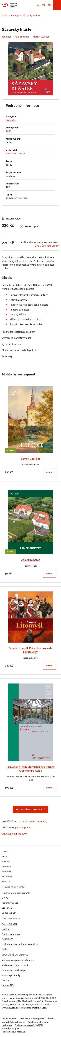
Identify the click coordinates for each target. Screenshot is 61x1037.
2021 (8, 131)
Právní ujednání (10, 1018)
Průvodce (11, 120)
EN (49, 5)
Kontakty (6, 881)
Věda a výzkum (9, 912)
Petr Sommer (22, 36)
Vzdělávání (7, 907)
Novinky (6, 861)
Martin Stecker (41, 36)
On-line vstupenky (11, 934)
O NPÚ (5, 897)
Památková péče (10, 902)
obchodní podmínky (36, 821)
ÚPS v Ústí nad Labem (47, 245)
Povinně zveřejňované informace (18, 960)
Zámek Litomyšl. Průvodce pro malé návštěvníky (30, 650)
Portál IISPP (7, 939)
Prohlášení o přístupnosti (32, 1018)
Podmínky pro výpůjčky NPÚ (29, 1025)
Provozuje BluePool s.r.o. (13, 1031)
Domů (5, 851)
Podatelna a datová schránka (15, 965)
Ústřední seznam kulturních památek (20, 944)
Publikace (7, 871)
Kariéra (5, 929)
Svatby (5, 948)
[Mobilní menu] (57, 5)
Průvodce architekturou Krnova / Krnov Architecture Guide (31, 768)
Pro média (7, 876)
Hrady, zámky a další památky (16, 892)
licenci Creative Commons (22, 997)
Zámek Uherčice (31, 458)
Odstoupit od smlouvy (14, 833)
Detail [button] (49, 472)
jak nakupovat (23, 827)
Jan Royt (6, 36)
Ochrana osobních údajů (13, 970)
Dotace (5, 980)
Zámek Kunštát (30, 560)
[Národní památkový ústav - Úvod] (11, 5)
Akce (4, 856)
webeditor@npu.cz (11, 1028)
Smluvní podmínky (11, 975)
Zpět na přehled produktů (30, 809)
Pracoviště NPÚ (9, 924)
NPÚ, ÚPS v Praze (15, 153)
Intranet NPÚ (8, 985)
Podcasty (6, 866)
